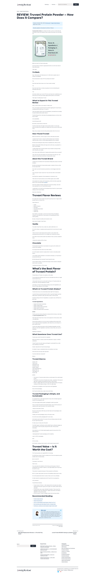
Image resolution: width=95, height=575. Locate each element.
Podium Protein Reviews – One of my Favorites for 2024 (47, 555)
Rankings (47, 4)
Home (18, 11)
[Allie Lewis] (37, 513)
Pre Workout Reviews (66, 554)
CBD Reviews (64, 546)
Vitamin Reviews (65, 561)
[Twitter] (60, 510)
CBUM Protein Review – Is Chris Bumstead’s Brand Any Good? (48, 549)
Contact (65, 570)
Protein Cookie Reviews (66, 557)
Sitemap (58, 570)
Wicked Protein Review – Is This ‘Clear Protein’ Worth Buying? (47, 558)
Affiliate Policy (70, 570)
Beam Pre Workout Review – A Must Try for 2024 (48, 552)
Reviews (53, 4)
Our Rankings (64, 552)
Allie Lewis (48, 23)
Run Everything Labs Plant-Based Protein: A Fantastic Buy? (45, 504)
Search (18, 544)
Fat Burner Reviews (65, 549)
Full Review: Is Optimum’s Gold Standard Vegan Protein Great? (45, 505)
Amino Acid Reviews (65, 545)
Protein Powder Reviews (38, 498)
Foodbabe (45, 182)
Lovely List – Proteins (66, 551)
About (62, 570)
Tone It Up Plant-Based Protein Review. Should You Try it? (44, 502)
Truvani (62, 526)
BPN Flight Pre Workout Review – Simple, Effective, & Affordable (48, 547)
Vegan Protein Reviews (24, 11)
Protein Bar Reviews (65, 555)
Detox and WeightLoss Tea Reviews (68, 548)
